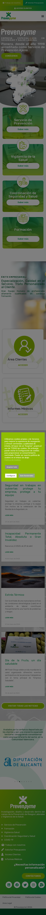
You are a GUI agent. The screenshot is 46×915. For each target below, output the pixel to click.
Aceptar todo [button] (12, 467)
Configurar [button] (11, 476)
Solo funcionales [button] (26, 476)
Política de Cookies (12, 460)
